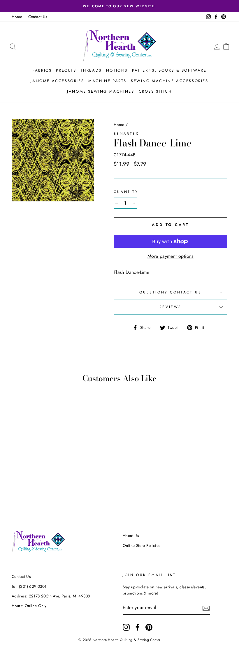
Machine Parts (107, 81)
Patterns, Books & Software (169, 70)
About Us (131, 535)
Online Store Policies (141, 545)
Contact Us (37, 17)
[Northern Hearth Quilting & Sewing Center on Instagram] (126, 627)
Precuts (66, 70)
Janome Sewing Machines (100, 91)
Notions (117, 70)
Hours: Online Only (29, 606)
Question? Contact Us (170, 292)
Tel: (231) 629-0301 (29, 586)
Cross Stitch (155, 91)
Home (17, 17)
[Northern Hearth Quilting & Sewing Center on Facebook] (137, 627)
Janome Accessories (57, 81)
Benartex (126, 133)
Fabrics (42, 70)
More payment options (170, 256)
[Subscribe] (206, 608)
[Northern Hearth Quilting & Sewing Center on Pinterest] (148, 627)
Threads (91, 70)
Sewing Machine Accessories (169, 81)
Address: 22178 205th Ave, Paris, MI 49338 (51, 596)
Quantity (126, 191)
